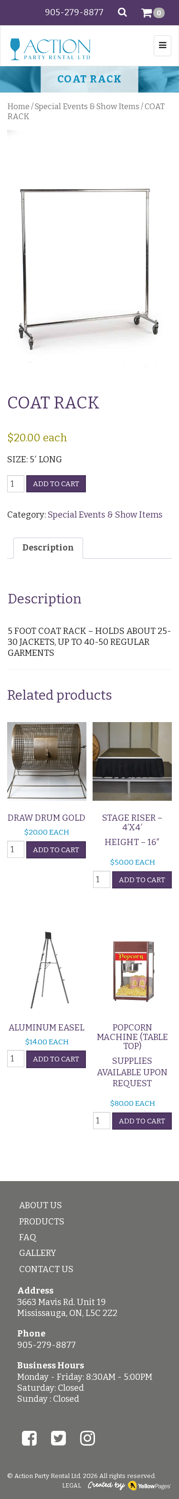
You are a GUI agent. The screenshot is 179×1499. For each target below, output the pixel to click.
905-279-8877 (74, 12)
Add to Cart (56, 483)
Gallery (37, 1253)
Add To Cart (56, 850)
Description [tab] (48, 547)
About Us (40, 1205)
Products (41, 1221)
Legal (71, 1485)
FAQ (27, 1237)
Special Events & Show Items (87, 106)
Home (18, 106)
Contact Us (46, 1269)
